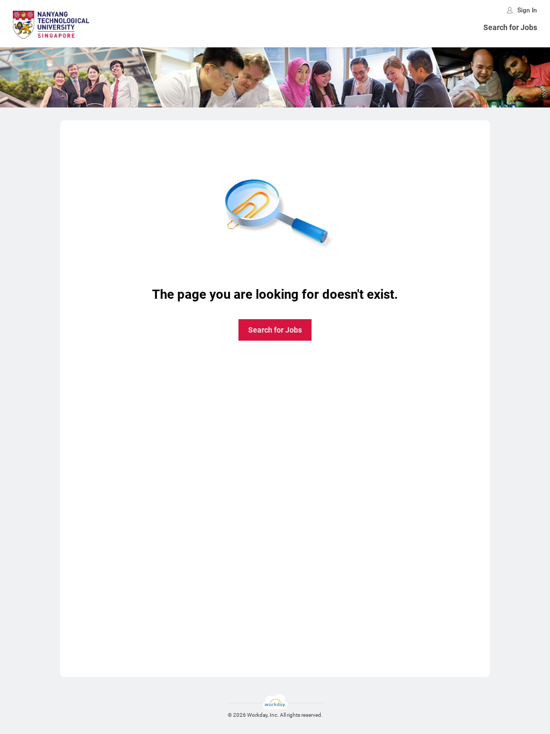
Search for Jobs (510, 27)
